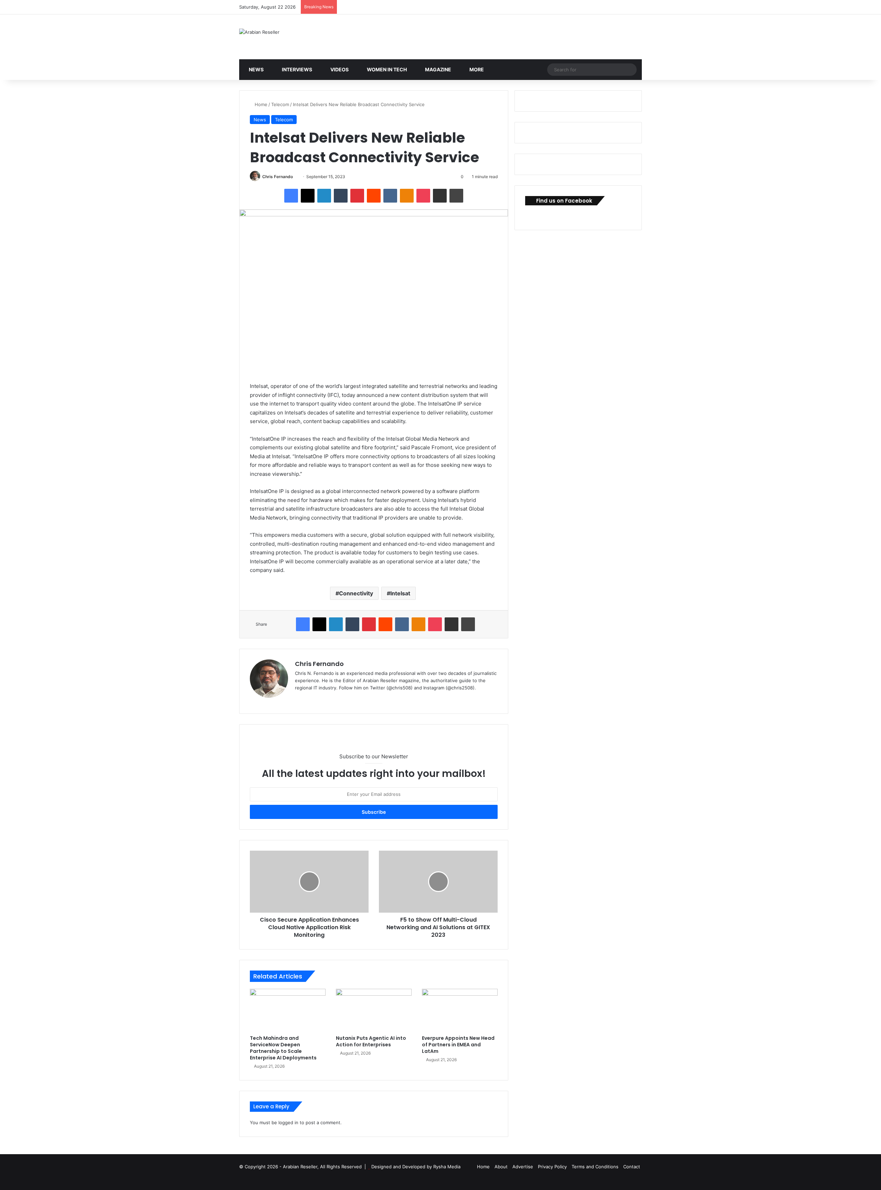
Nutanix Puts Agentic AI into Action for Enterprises (371, 1041)
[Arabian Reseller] (259, 32)
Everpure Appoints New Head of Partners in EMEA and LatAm (458, 1045)
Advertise (522, 1166)
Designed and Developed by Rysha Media (415, 1166)
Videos (339, 69)
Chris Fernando (277, 176)
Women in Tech (386, 69)
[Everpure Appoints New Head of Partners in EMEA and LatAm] (460, 1010)
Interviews (296, 69)
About (501, 1166)
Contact (631, 1166)
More (476, 69)
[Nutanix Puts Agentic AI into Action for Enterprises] (374, 1010)
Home (260, 104)
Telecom (280, 104)
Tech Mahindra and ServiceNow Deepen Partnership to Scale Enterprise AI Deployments (283, 1048)
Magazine (437, 69)
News (256, 69)
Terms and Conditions (595, 1166)
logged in (288, 1122)
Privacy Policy (552, 1166)
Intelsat (400, 593)
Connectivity (356, 593)
